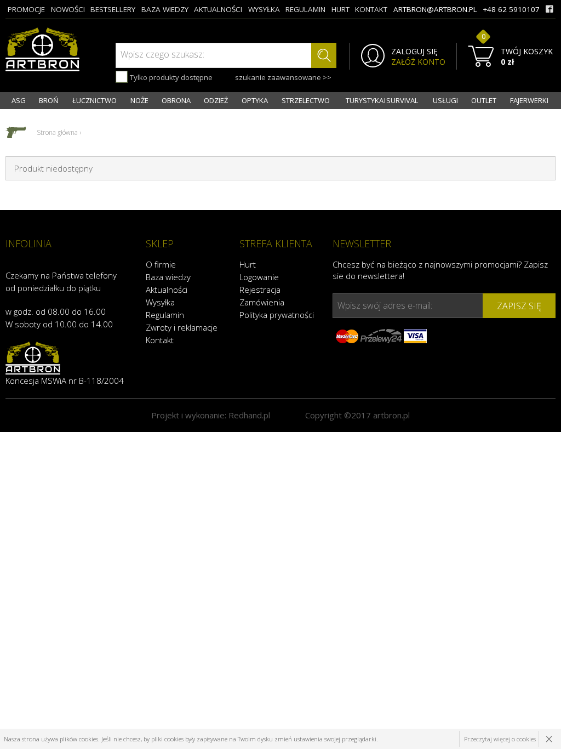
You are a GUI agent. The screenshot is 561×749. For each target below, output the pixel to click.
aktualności (218, 9)
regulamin (305, 9)
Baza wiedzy (168, 276)
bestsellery (112, 9)
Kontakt (160, 339)
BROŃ (49, 100)
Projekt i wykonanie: (210, 415)
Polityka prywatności (276, 314)
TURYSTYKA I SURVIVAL (382, 100)
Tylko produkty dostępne (170, 77)
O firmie (161, 264)
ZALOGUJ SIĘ (414, 51)
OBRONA (176, 100)
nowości (68, 9)
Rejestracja (259, 289)
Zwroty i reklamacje (181, 327)
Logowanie (259, 276)
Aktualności (166, 289)
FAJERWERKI (529, 100)
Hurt (247, 264)
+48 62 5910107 (511, 9)
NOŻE (139, 100)
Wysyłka (160, 302)
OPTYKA (255, 100)
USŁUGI (445, 100)
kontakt (371, 9)
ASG (19, 100)
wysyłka (264, 9)
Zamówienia (261, 302)
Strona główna (57, 132)
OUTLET (483, 100)
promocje (26, 9)
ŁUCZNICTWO (94, 100)
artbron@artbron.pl (435, 9)
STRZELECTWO (306, 100)
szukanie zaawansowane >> (283, 77)
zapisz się (519, 306)
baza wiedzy (164, 9)
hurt (340, 9)
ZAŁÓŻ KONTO (418, 62)
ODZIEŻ (216, 100)
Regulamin (165, 314)
